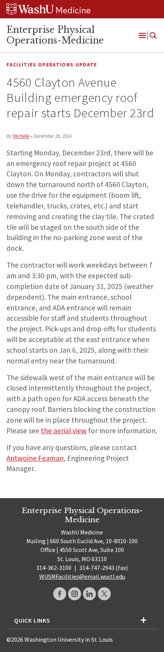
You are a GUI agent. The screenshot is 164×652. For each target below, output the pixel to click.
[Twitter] (104, 593)
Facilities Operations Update (51, 64)
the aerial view (64, 430)
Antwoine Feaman (35, 458)
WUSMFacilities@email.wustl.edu (82, 576)
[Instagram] (74, 593)
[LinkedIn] (89, 593)
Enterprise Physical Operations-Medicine (55, 35)
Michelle (21, 136)
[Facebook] (59, 593)
